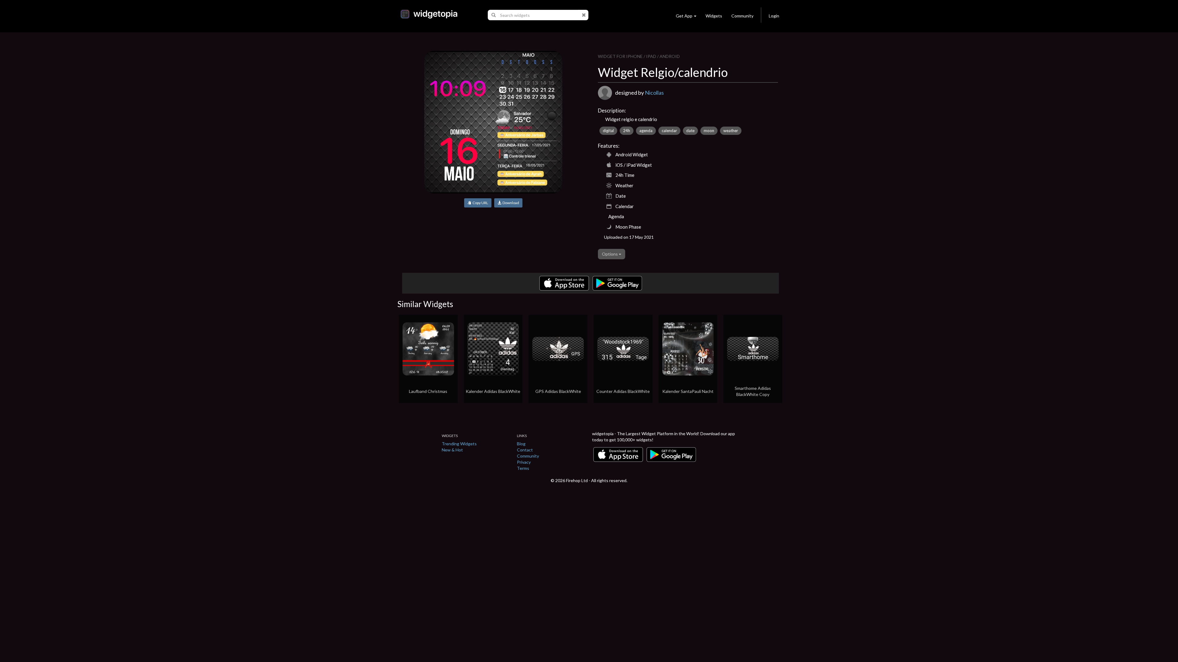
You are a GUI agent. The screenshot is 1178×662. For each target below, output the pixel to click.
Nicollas (654, 92)
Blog (521, 443)
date (690, 130)
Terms (523, 468)
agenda (646, 130)
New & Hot (452, 449)
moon (709, 130)
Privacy (524, 462)
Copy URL (479, 202)
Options (610, 254)
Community (742, 15)
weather (730, 130)
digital (608, 130)
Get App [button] (684, 15)
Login (774, 15)
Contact (525, 449)
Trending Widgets (459, 443)
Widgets (714, 15)
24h (626, 130)
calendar (669, 130)
